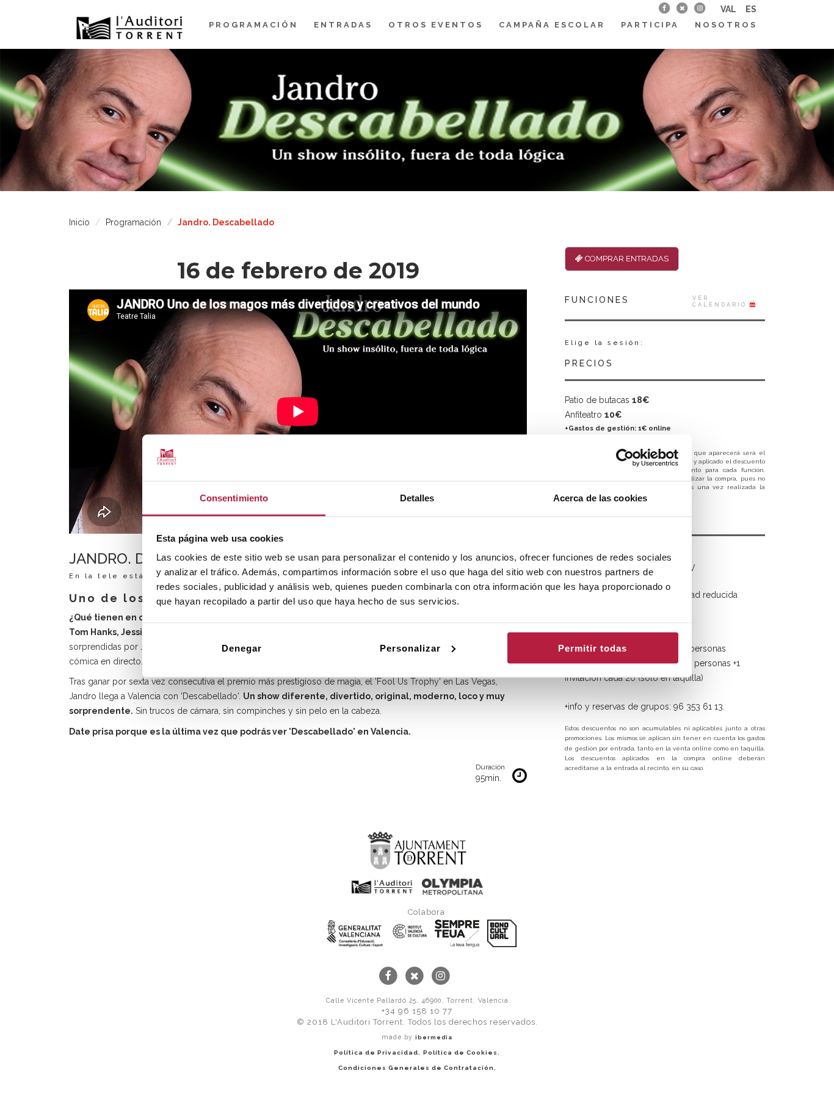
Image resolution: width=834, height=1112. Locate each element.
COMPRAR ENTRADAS (626, 258)
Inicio (79, 222)
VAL (728, 9)
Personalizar (410, 647)
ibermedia (433, 1037)
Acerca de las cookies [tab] (600, 498)
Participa (650, 24)
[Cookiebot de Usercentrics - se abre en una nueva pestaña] (624, 458)
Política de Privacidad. (377, 1052)
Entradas (343, 24)
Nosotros (726, 24)
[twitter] (681, 8)
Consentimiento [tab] (234, 498)
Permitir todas (592, 647)
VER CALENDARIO (721, 301)
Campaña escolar (552, 24)
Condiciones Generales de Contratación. (417, 1067)
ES (750, 9)
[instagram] (700, 8)
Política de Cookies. (461, 1052)
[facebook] (664, 8)
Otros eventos (435, 24)
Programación (253, 24)
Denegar (242, 647)
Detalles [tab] (417, 498)
